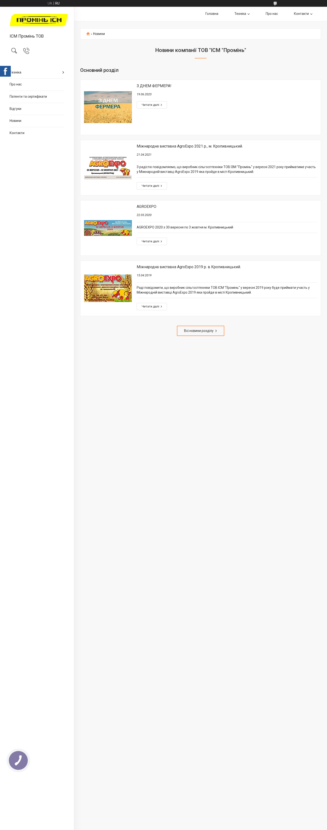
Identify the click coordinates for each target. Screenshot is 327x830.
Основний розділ (99, 70)
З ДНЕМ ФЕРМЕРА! (154, 86)
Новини (15, 121)
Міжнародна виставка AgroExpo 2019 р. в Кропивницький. (189, 267)
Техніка (15, 72)
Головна (211, 14)
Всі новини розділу (199, 331)
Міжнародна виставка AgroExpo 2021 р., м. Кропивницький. (190, 146)
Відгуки (15, 109)
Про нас (16, 84)
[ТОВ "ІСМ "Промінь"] (37, 20)
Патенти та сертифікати (28, 96)
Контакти (17, 133)
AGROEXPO (146, 206)
